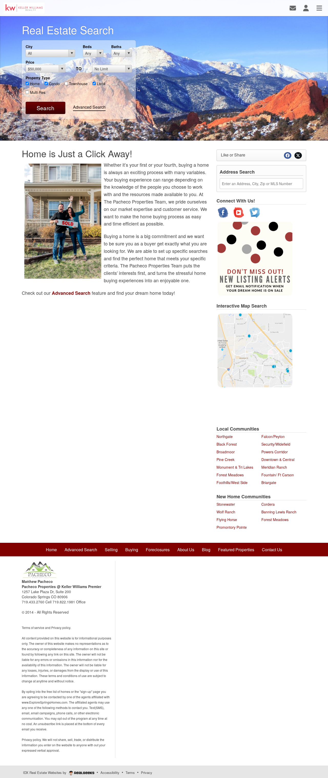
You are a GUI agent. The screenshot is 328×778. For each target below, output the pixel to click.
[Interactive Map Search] (255, 349)
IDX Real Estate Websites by (45, 772)
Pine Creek (225, 459)
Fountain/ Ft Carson (277, 474)
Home (34, 83)
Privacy (146, 772)
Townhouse (78, 83)
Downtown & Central (277, 459)
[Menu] (319, 7)
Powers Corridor (274, 451)
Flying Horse (227, 519)
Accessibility (109, 772)
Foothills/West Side (232, 482)
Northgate (225, 436)
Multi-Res (37, 92)
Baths (116, 46)
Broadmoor (226, 451)
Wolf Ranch (226, 511)
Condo (54, 83)
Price (30, 62)
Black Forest (227, 444)
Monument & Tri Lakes (235, 467)
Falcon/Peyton (273, 436)
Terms (130, 772)
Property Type (38, 77)
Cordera (268, 504)
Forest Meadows (230, 474)
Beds (87, 46)
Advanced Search (89, 107)
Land (100, 83)
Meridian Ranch (274, 467)
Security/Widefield (275, 444)
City (29, 46)
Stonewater (226, 504)
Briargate (268, 482)
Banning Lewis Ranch (278, 511)
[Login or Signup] (306, 7)
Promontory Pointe (232, 527)
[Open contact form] (293, 7)
